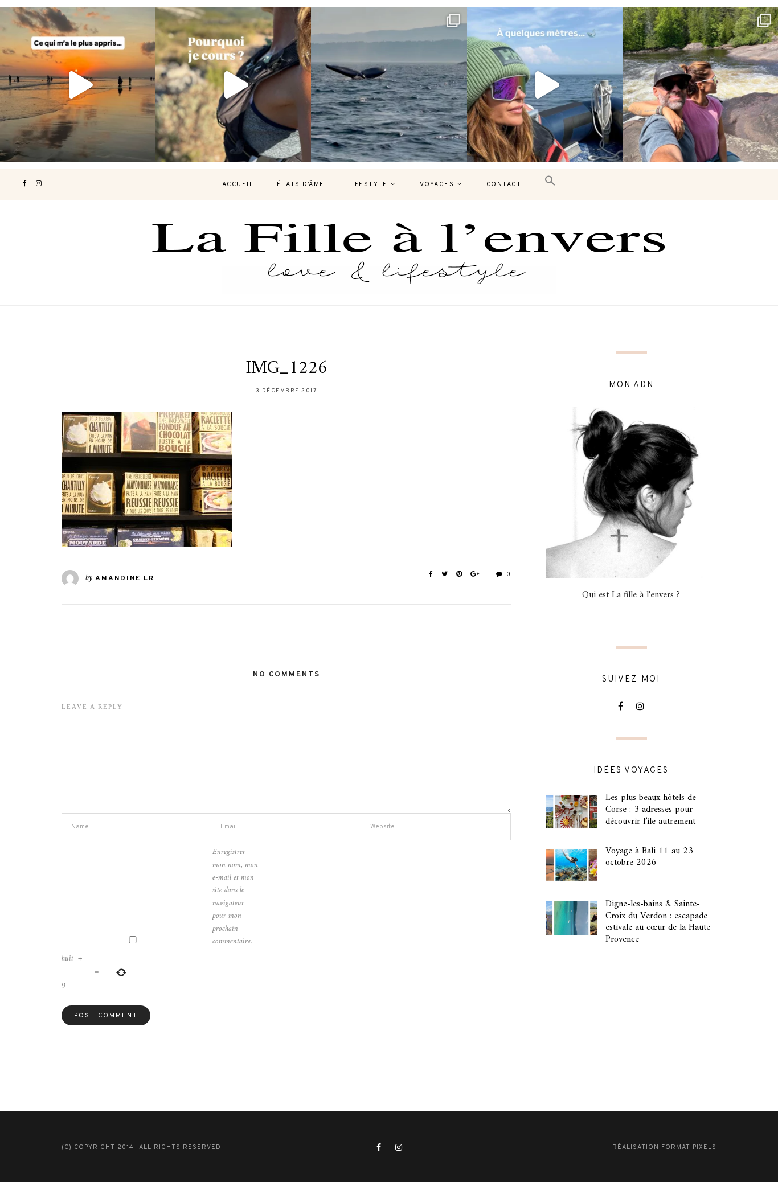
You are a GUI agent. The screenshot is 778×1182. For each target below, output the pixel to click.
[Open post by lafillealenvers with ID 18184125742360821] (545, 84)
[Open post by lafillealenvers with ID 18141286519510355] (700, 84)
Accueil (238, 184)
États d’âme (301, 184)
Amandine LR (124, 578)
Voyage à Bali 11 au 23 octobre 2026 (649, 857)
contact (504, 184)
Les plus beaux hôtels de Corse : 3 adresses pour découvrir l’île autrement (650, 810)
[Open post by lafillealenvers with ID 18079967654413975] (233, 84)
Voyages (437, 184)
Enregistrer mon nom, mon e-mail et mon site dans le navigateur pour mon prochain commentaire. (235, 897)
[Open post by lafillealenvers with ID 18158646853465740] (388, 84)
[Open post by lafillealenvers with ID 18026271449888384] (77, 84)
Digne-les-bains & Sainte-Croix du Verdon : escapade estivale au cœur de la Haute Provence (657, 921)
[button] (550, 181)
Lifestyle (368, 184)
